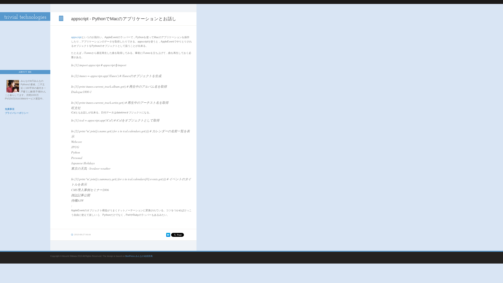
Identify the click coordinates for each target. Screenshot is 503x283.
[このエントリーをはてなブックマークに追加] (168, 236)
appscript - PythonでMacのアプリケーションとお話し (61, 19)
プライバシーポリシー (16, 113)
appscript (76, 37)
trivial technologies (25, 17)
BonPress (130, 256)
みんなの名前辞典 (144, 256)
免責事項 (9, 109)
